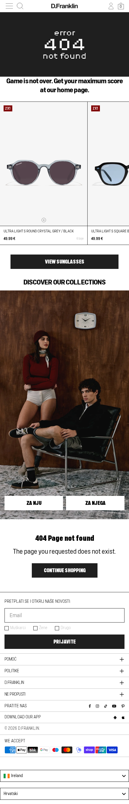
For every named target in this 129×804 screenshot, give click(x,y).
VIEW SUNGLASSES (64, 261)
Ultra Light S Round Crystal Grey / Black (39, 231)
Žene (43, 628)
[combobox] (64, 776)
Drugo (66, 628)
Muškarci (18, 628)
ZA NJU (33, 503)
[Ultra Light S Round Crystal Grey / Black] (43, 164)
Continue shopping (65, 570)
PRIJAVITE (64, 641)
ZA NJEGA (95, 503)
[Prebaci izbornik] (9, 6)
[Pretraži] (20, 6)
